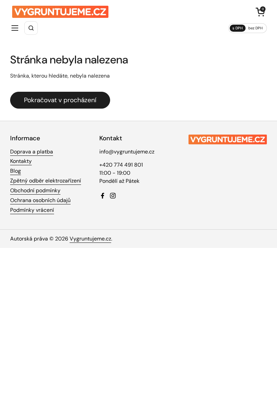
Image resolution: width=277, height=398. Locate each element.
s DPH (237, 28)
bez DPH (255, 28)
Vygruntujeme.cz (90, 238)
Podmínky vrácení (32, 210)
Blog (15, 170)
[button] (260, 12)
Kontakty (21, 161)
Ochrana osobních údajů (40, 200)
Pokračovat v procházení (60, 100)
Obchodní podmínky (35, 190)
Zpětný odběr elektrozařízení (45, 180)
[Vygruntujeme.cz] (60, 12)
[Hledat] (31, 28)
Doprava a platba (31, 151)
